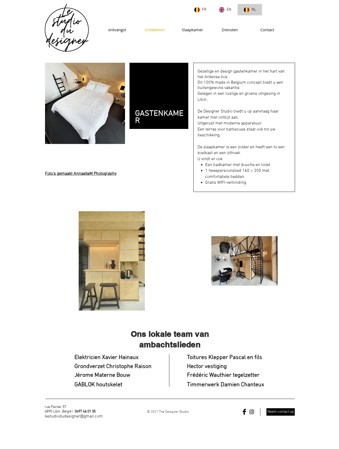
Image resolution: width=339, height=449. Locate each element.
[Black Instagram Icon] (252, 412)
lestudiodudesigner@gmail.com (74, 416)
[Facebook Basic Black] (244, 412)
